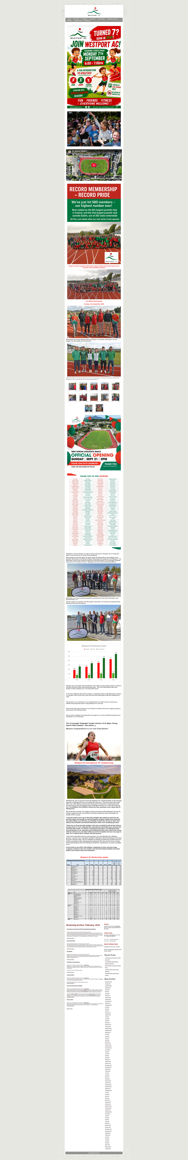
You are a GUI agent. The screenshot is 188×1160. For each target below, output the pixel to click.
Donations (87, 20)
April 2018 (107, 993)
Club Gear (92, 19)
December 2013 (108, 1065)
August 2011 (107, 1113)
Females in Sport (112, 19)
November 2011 (108, 1107)
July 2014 (107, 1051)
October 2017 (108, 1003)
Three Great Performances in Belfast (74, 985)
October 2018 (108, 987)
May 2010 (107, 1140)
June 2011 (107, 1117)
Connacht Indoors (70, 974)
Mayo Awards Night (71, 940)
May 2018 (107, 991)
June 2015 (107, 1036)
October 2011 (107, 1109)
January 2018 (108, 999)
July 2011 (107, 1115)
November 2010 (108, 1131)
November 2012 (108, 1086)
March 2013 (107, 1078)
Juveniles (84, 19)
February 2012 (108, 1102)
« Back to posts (69, 1008)
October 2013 (108, 1069)
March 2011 (107, 1123)
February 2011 (108, 1125)
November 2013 (108, 1067)
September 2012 (108, 1090)
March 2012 (107, 1100)
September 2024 (108, 981)
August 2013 (107, 1071)
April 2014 (107, 1057)
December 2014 (108, 1045)
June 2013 (107, 1074)
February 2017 (108, 1012)
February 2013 (108, 1080)
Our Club (76, 19)
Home (69, 19)
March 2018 (107, 995)
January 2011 (108, 1127)
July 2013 (107, 1073)
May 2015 (107, 1038)
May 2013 (107, 1076)
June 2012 (107, 1094)
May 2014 (107, 1055)
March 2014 (107, 1059)
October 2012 (108, 1088)
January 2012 (108, 1104)
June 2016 (107, 1018)
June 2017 (107, 1007)
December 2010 (108, 1129)
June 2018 (107, 989)
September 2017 (108, 1005)
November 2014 (108, 1047)
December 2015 (108, 1028)
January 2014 (108, 1063)
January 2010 (108, 1148)
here (95, 725)
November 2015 (108, 1030)
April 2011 (107, 1121)
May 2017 (107, 1009)
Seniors (69, 20)
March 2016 (107, 1022)
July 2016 (107, 1016)
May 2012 (107, 1096)
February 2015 (108, 1043)
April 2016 (107, 1020)
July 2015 (107, 1034)
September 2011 (108, 1111)
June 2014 (107, 1053)
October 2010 (108, 1133)
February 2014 (108, 1061)
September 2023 (108, 985)
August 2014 (107, 1049)
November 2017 (108, 1001)
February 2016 (108, 1024)
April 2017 (107, 1010)
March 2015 (107, 1042)
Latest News (86, 965)
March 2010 (107, 1144)
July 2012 (107, 1092)
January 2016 (108, 1026)
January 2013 (108, 1082)
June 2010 (107, 1138)
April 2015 (107, 1040)
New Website (69, 951)
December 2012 (108, 1084)
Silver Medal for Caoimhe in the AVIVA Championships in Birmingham (81, 929)
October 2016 (108, 1014)
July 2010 (107, 1137)
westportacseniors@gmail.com (114, 949)
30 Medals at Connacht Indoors (73, 962)
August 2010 (107, 1135)
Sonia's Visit (78, 20)
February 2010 (108, 1146)
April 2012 (107, 1098)
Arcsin (98, 1153)
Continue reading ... (71, 938)
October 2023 (108, 983)
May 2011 (107, 1119)
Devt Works (101, 19)
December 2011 (108, 1105)
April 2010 (107, 1142)
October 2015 (108, 1032)
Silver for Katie (70, 999)
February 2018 (108, 997)
